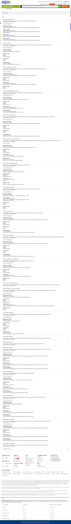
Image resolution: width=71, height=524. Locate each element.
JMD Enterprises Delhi (35, 347)
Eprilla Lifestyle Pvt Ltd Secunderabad (35, 288)
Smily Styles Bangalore (35, 395)
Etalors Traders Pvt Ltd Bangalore (35, 283)
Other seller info (35, 448)
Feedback (39, 456)
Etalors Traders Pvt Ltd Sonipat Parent (35, 139)
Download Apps (6, 455)
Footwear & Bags (36, 472)
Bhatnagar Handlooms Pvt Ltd (35, 67)
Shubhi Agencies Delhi (35, 336)
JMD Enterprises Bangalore (35, 419)
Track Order (52, 1)
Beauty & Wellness (56, 473)
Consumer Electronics (39, 473)
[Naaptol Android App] (3, 458)
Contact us (39, 458)
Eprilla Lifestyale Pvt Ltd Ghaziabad (35, 259)
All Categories (4, 475)
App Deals (16, 466)
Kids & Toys (47, 473)
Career (16, 458)
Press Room (16, 459)
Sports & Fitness (64, 473)
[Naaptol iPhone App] (6, 458)
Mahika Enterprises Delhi (35, 187)
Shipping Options (28, 459)
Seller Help (5, 12)
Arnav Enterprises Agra (35, 371)
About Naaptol (16, 456)
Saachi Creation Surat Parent (35, 115)
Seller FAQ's (39, 461)
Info (35, 16)
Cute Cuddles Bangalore (35, 312)
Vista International (35, 43)
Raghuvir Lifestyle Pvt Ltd (35, 19)
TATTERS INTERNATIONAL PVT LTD (35, 91)
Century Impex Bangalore (35, 235)
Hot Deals (16, 464)
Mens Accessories (16, 472)
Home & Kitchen (60, 472)
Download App (60, 1)
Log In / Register (45, 1)
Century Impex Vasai (35, 211)
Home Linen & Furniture (6, 473)
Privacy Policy (46, 521)
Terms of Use (41, 521)
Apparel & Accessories (26, 472)
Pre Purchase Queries (29, 458)
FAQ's (26, 456)
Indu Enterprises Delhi (35, 342)
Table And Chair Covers (6, 472)
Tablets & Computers (51, 472)
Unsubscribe (27, 465)
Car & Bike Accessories (28, 473)
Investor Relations (17, 461)
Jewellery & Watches (17, 473)
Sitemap (39, 464)
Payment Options (28, 461)
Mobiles (43, 472)
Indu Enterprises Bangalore (35, 443)
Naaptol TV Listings (41, 466)
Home (3, 8)
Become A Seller (40, 459)
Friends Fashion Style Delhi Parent (35, 163)
